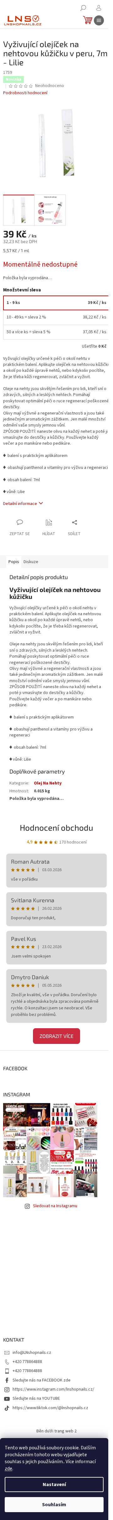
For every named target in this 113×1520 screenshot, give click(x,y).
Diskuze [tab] (31, 562)
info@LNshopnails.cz (32, 1352)
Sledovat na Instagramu (55, 1206)
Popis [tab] (13, 562)
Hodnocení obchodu (56, 827)
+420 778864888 (27, 1362)
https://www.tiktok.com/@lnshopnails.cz (50, 1408)
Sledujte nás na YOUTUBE (36, 1398)
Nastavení (54, 1484)
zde (8, 1468)
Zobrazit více (56, 1036)
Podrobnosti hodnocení (25, 93)
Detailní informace (20, 504)
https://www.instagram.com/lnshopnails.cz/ (53, 1389)
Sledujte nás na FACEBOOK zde (42, 1380)
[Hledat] (83, 8)
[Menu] (99, 20)
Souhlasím (54, 1504)
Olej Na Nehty (48, 783)
